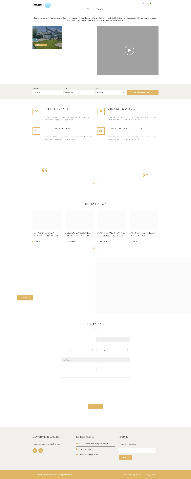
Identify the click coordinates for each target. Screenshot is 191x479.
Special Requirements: (69, 376)
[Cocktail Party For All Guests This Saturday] (111, 220)
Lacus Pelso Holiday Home (45, 40)
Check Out (67, 88)
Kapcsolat (123, 3)
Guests (98, 88)
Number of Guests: (103, 335)
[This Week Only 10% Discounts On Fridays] (47, 220)
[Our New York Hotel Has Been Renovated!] (79, 220)
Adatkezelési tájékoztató (132, 475)
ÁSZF (135, 3)
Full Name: (65, 335)
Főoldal (112, 3)
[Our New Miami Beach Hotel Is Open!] (144, 220)
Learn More (24, 298)
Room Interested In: (68, 356)
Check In (35, 88)
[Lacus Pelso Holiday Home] (47, 37)
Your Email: (65, 366)
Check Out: (100, 345)
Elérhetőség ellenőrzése (142, 93)
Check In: (64, 345)
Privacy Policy (150, 475)
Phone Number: (102, 366)
